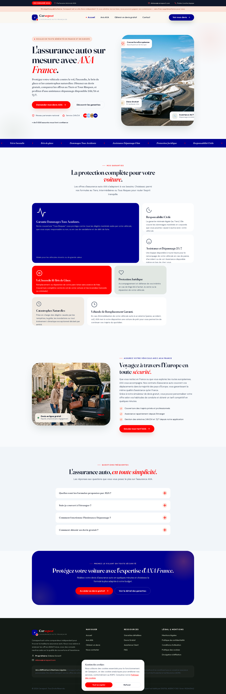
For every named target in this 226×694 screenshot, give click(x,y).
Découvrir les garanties (88, 104)
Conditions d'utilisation (171, 645)
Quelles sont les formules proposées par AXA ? (85, 493)
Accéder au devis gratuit (92, 591)
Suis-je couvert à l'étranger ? (75, 505)
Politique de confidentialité (173, 640)
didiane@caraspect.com (160, 3)
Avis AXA (104, 17)
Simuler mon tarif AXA (135, 428)
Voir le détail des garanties (132, 591)
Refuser (127, 685)
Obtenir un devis (93, 645)
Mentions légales (169, 635)
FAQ (126, 650)
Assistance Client (131, 645)
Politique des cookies (171, 650)
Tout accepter (98, 685)
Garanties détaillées (132, 635)
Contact (146, 17)
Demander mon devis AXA (49, 104)
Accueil (91, 17)
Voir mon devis (180, 17)
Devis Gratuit (129, 640)
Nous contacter (92, 650)
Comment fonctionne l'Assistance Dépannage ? (85, 517)
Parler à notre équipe (185, 3)
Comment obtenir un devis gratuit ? (78, 530)
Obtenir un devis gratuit (126, 17)
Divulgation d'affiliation (171, 654)
